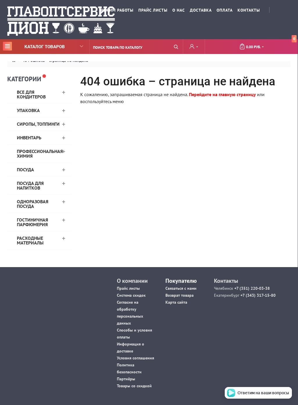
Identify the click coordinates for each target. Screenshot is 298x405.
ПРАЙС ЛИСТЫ (152, 10)
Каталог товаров (35, 46)
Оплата (225, 10)
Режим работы (117, 10)
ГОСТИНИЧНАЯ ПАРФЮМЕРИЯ (32, 222)
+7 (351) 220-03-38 (251, 288)
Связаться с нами (181, 288)
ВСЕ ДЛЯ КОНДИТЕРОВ (31, 94)
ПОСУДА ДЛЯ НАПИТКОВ (30, 185)
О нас (178, 10)
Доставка (201, 10)
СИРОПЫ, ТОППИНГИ (38, 124)
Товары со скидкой (134, 385)
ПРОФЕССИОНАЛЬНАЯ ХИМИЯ (40, 153)
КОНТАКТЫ (249, 10)
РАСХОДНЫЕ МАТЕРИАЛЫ (30, 240)
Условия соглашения (135, 358)
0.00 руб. (270, 44)
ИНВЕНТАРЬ (29, 138)
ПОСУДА (25, 169)
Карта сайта (176, 302)
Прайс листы (128, 288)
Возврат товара (179, 295)
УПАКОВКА (28, 110)
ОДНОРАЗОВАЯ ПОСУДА (32, 204)
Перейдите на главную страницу (222, 94)
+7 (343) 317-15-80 (257, 295)
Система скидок (131, 295)
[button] (193, 47)
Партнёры (126, 378)
